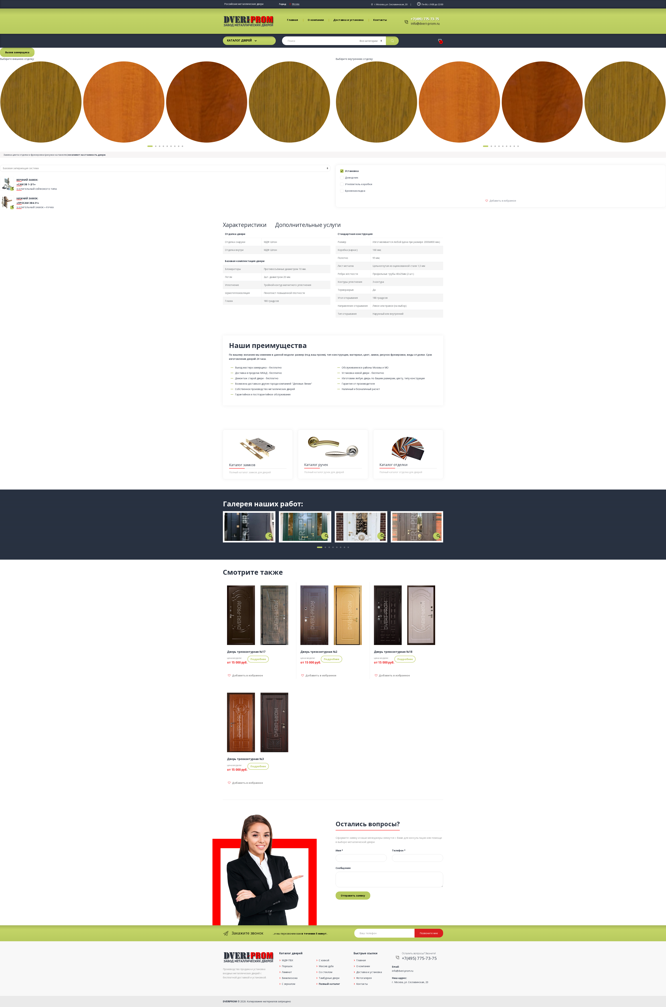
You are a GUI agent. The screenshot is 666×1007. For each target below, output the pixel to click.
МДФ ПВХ (287, 960)
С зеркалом (288, 983)
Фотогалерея (364, 978)
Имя (339, 850)
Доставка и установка (348, 20)
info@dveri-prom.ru (425, 23)
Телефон (398, 850)
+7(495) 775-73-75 (425, 18)
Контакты (380, 20)
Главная (292, 20)
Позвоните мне (429, 933)
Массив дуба (326, 966)
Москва (295, 4)
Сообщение (343, 868)
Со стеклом (325, 972)
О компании (316, 20)
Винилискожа (289, 978)
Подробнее (258, 659)
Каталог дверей (239, 40)
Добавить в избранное (502, 200)
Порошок (287, 966)
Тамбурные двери (329, 978)
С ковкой (324, 960)
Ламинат (287, 972)
